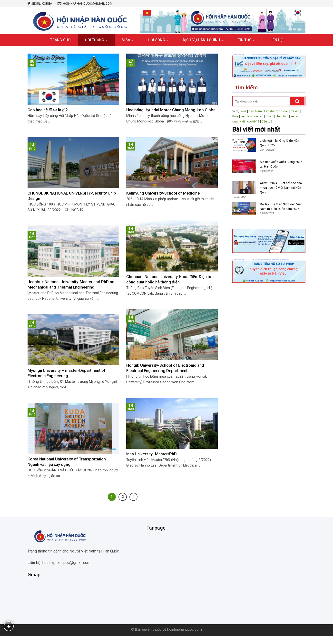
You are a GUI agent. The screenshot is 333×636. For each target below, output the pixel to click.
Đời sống (156, 40)
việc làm (246, 116)
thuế (235, 116)
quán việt (238, 121)
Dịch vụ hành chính (201, 40)
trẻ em (295, 111)
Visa (126, 40)
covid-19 (253, 121)
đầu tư (266, 121)
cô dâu (284, 111)
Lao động (270, 111)
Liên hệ (276, 40)
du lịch (259, 116)
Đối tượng (94, 40)
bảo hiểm (255, 111)
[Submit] (297, 101)
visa (243, 111)
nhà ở (269, 116)
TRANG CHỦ (60, 40)
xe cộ (294, 116)
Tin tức (245, 40)
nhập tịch (281, 116)
